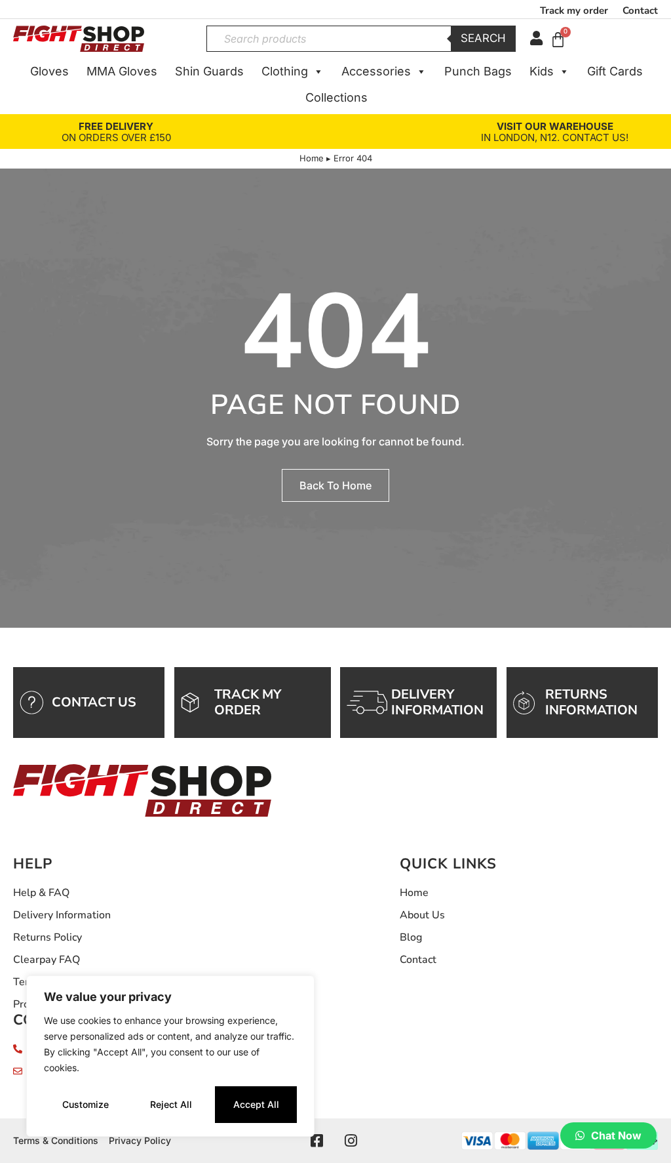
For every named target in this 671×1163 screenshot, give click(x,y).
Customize (85, 1104)
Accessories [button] (376, 71)
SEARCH (483, 38)
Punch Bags (478, 71)
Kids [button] (541, 71)
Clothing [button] (284, 71)
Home (311, 158)
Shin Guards (209, 71)
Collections (336, 97)
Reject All (171, 1104)
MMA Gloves (121, 71)
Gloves (49, 71)
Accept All (256, 1104)
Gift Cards (615, 71)
